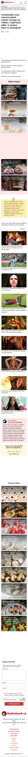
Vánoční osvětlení (14, 747)
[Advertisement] (14, 46)
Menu (25, 3)
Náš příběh (14, 735)
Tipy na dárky (14, 743)
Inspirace (13, 738)
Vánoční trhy (13, 749)
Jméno (4, 682)
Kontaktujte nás (14, 729)
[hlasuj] (8, 451)
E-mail (4, 688)
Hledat (21, 3)
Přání (13, 740)
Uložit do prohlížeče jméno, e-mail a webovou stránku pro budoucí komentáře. (14, 694)
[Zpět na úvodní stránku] (11, 2)
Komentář (5, 669)
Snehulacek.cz (4, 6)
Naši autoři (14, 733)
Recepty (14, 745)
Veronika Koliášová (15, 422)
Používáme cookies (14, 731)
